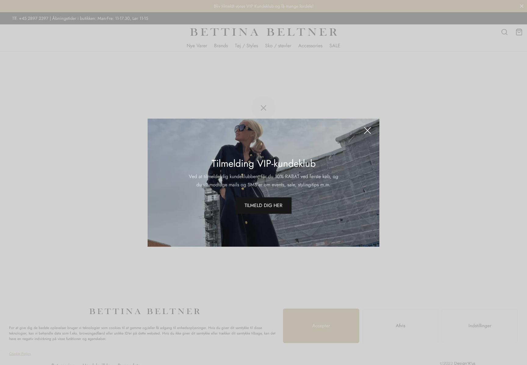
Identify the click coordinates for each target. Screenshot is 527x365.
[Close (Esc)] (367, 130)
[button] (263, 205)
